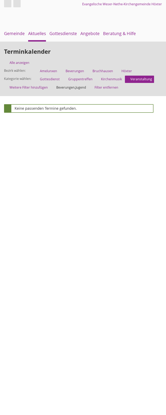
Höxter (126, 71)
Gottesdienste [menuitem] (63, 33)
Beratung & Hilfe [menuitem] (119, 33)
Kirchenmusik (111, 79)
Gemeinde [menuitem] (14, 33)
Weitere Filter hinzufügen (29, 87)
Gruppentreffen (80, 79)
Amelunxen (48, 71)
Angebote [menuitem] (90, 33)
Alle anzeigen (19, 62)
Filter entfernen (106, 87)
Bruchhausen (103, 71)
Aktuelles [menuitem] (37, 33)
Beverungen (75, 71)
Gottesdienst (50, 79)
